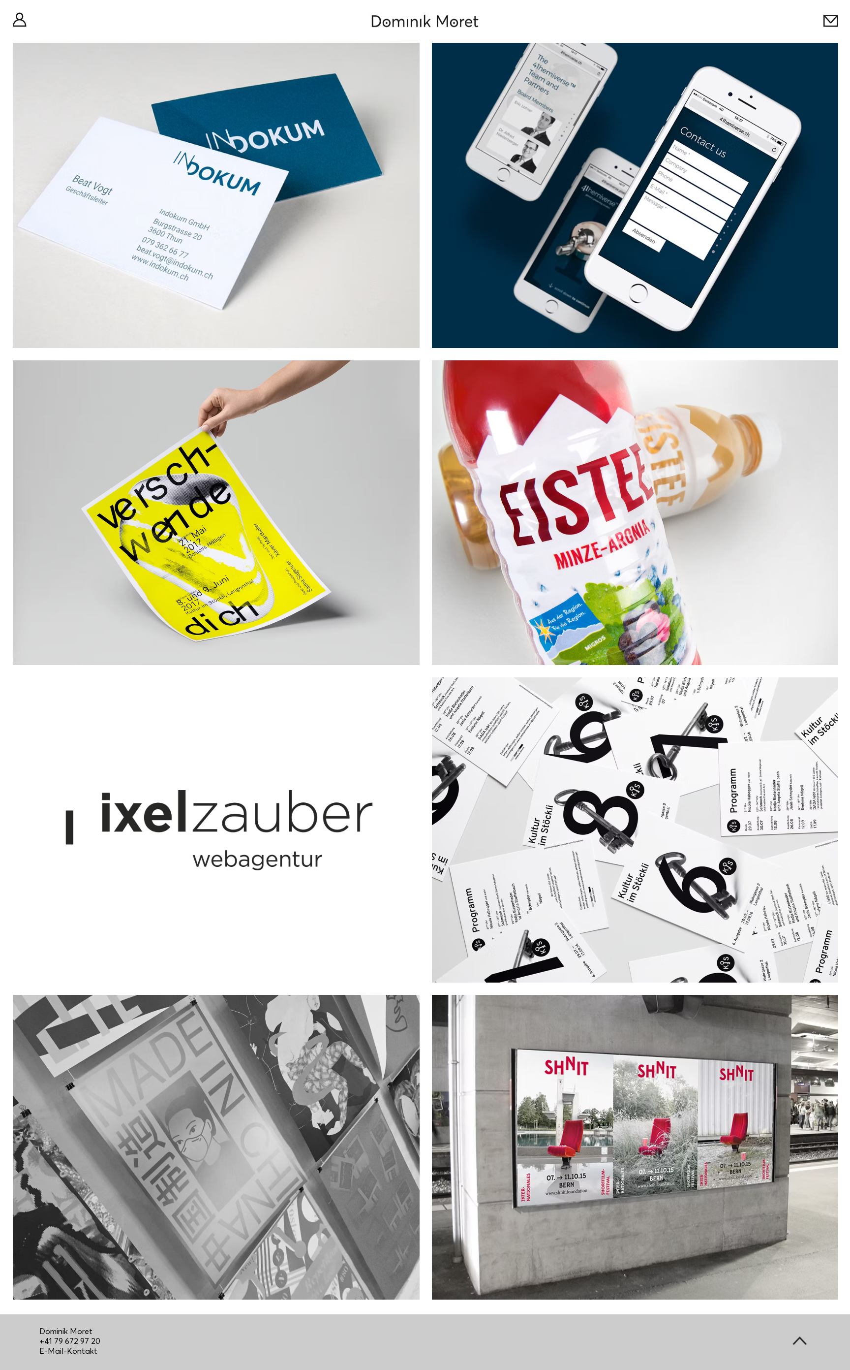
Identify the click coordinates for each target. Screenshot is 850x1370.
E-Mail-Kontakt (68, 1351)
